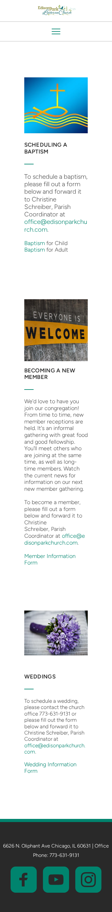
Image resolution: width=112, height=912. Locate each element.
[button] (56, 31)
